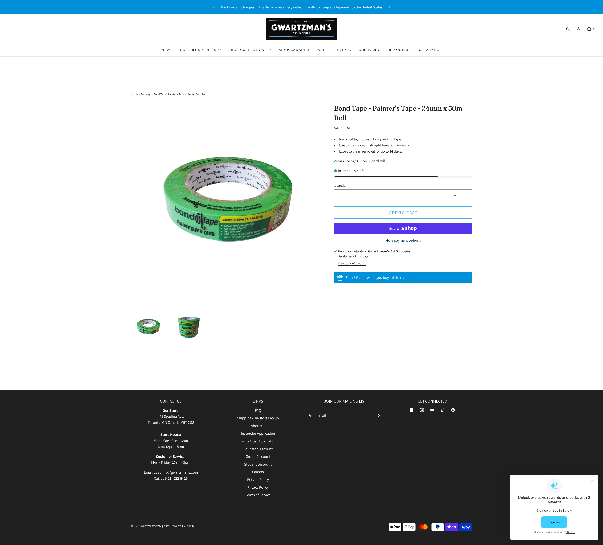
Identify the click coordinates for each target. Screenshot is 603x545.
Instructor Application (258, 433)
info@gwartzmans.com (180, 472)
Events (344, 49)
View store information (352, 263)
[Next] (389, 7)
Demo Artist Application (258, 441)
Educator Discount (258, 448)
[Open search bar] (568, 28)
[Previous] (214, 7)
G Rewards (370, 49)
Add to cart (403, 212)
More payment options (403, 240)
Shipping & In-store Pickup (258, 418)
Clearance (430, 49)
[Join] (378, 415)
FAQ (258, 410)
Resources (400, 49)
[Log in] (578, 29)
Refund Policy (258, 479)
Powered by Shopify (182, 526)
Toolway (146, 94)
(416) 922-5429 (176, 478)
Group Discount (258, 456)
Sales (324, 49)
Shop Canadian (295, 49)
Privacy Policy (258, 487)
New (166, 49)
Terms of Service (258, 494)
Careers (258, 471)
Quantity (340, 185)
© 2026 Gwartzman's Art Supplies (150, 526)
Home (134, 94)
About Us (258, 425)
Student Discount (258, 464)
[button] (148, 327)
